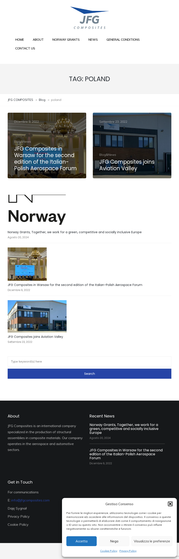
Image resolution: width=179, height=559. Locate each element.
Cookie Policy (108, 550)
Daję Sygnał (17, 508)
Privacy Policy (127, 550)
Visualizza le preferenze (152, 541)
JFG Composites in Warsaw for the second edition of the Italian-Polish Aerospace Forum (75, 285)
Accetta (82, 541)
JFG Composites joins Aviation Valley (35, 337)
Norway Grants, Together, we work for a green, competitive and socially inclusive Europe (75, 232)
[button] (170, 504)
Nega (114, 541)
